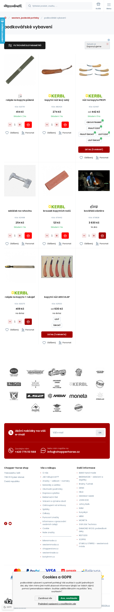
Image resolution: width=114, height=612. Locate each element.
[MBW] (57, 396)
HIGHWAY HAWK (86, 496)
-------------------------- (57, 536)
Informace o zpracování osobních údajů (54, 523)
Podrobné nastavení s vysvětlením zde (57, 604)
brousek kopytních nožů (57, 211)
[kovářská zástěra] (94, 181)
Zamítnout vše (45, 598)
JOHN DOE (84, 500)
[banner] (13, 6)
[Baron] (35, 372)
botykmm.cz (49, 556)
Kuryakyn (83, 512)
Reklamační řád (50, 497)
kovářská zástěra (94, 211)
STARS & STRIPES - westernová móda (93, 545)
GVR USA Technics (87, 524)
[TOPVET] (79, 408)
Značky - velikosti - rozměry (56, 481)
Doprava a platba (51, 493)
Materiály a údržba (51, 485)
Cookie (46, 528)
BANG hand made (87, 472)
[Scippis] (35, 408)
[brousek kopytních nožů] (57, 181)
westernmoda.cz (51, 544)
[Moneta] (79, 396)
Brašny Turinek (86, 483)
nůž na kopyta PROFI (94, 100)
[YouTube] (10, 523)
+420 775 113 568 (25, 452)
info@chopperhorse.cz (63, 452)
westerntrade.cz (50, 552)
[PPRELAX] (100, 396)
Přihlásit (100, 432)
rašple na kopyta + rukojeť (20, 297)
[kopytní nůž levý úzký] (57, 70)
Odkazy (46, 513)
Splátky (46, 509)
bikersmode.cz (50, 540)
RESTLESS (83, 535)
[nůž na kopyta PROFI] (94, 70)
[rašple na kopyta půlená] (20, 70)
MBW (81, 516)
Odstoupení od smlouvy (54, 505)
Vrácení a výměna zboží (54, 501)
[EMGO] (14, 384)
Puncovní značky (51, 517)
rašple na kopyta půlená (20, 100)
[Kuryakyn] (14, 396)
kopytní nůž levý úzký (57, 100)
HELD (81, 492)
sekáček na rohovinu (20, 211)
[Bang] (14, 372)
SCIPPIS (82, 539)
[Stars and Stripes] (57, 408)
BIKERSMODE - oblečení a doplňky (91, 478)
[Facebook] (5, 523)
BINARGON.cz (104, 605)
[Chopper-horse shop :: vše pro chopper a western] (5, 18)
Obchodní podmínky (53, 489)
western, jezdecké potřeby (25, 17)
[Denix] (79, 372)
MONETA (83, 520)
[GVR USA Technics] (35, 384)
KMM (81, 508)
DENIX (81, 488)
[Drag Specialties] (100, 372)
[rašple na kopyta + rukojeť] (20, 267)
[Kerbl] (79, 384)
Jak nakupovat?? (51, 476)
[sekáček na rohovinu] (20, 181)
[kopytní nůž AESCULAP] (57, 267)
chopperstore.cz (50, 548)
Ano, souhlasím (69, 598)
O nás (45, 472)
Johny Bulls (84, 504)
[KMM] (100, 384)
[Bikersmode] (57, 372)
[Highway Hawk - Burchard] (57, 384)
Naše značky (49, 532)
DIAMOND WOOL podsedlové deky (92, 530)
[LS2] (35, 396)
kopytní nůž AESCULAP (57, 297)
